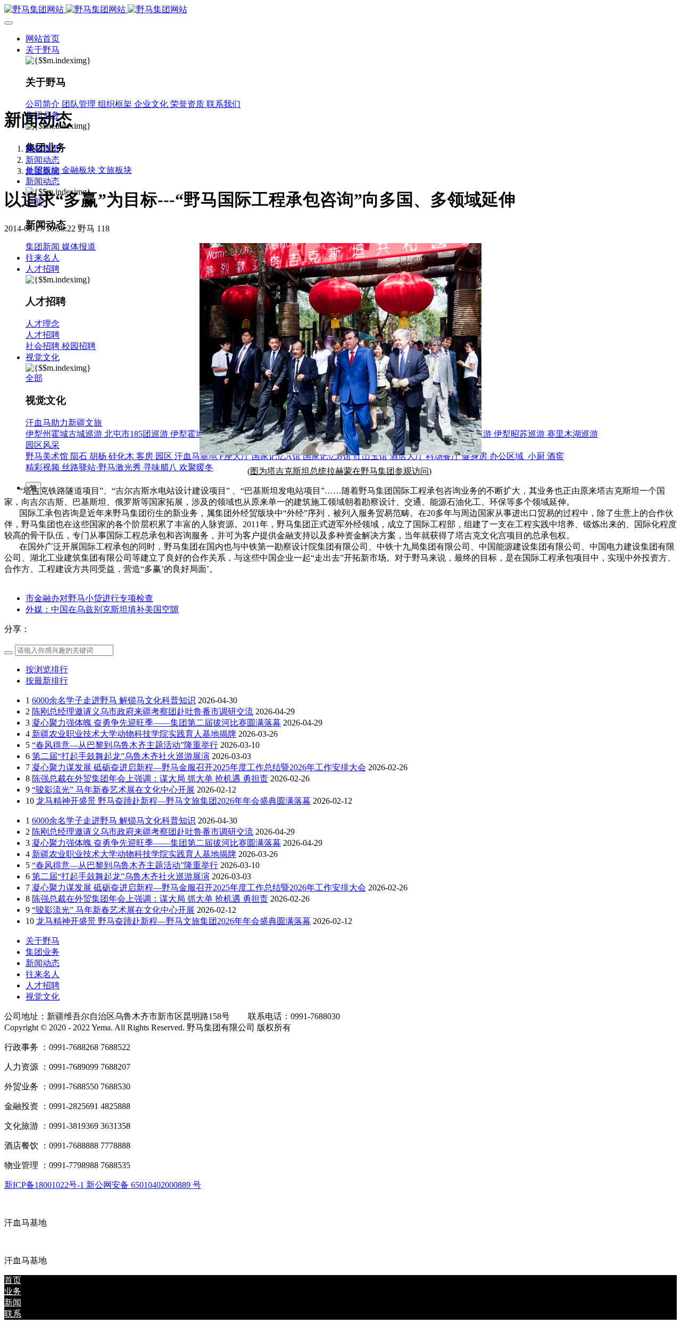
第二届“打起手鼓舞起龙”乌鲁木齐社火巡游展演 (121, 756)
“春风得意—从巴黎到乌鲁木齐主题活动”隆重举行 (125, 745)
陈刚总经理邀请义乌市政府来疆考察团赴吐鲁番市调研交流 (142, 711)
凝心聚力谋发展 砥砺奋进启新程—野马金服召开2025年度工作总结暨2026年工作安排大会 (199, 767)
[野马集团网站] (340, 9)
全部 (34, 377)
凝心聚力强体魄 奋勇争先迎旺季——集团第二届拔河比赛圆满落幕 (156, 722)
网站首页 (43, 38)
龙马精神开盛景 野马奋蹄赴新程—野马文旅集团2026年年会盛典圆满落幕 (173, 800)
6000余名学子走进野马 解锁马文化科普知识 (114, 700)
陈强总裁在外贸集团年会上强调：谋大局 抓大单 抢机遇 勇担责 (150, 778)
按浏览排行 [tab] (47, 669)
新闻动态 (43, 159)
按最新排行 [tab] (47, 680)
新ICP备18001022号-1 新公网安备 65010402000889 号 (102, 1184)
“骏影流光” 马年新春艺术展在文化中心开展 (113, 789)
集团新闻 (43, 171)
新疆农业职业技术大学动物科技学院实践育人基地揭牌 (134, 733)
